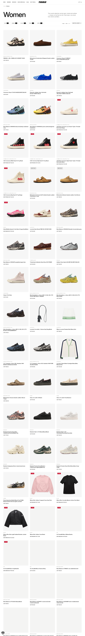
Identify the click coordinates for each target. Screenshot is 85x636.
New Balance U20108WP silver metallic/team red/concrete (68, 602)
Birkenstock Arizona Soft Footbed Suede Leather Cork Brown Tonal (42, 195)
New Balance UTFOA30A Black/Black (12, 601)
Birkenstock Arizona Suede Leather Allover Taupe (14, 398)
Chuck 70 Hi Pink (7, 295)
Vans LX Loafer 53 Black (36, 397)
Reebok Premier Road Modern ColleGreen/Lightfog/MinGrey (37, 466)
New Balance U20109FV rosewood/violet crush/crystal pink (40, 602)
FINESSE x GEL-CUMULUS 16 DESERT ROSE (14, 58)
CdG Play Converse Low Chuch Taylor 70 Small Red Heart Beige (68, 127)
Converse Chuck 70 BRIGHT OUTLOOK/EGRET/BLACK (64, 59)
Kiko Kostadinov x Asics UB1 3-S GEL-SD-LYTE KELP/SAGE (68, 296)
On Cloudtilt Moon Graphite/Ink (11, 568)
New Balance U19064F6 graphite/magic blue (14, 262)
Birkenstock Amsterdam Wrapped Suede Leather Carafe (42, 59)
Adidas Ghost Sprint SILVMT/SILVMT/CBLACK (68, 262)
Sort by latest (76, 23)
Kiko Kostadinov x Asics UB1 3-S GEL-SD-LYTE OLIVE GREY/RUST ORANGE (41, 296)
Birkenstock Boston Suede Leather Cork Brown (68, 195)
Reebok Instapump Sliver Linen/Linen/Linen (14, 466)
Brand (14, 23)
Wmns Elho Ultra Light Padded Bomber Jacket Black (14, 535)
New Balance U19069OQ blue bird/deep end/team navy (15, 127)
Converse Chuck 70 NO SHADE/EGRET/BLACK (14, 92)
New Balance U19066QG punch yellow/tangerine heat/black (42, 127)
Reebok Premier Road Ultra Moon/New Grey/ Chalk (68, 466)
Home (4, 6)
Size (6, 23)
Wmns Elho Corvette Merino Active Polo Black (68, 500)
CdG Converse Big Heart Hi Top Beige (12, 195)
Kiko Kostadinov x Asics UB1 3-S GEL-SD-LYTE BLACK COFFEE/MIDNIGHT (14, 330)
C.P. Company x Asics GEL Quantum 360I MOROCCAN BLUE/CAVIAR (13, 364)
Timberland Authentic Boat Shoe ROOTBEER (41, 262)
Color (23, 23)
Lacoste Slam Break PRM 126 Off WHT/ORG (40, 229)
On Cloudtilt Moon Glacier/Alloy (38, 568)
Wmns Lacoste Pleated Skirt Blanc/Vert (66, 329)
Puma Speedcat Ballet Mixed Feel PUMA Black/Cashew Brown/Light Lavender (13, 501)
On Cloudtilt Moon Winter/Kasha (64, 534)
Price (31, 23)
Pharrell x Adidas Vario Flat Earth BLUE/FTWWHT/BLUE (38, 93)
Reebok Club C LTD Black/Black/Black (39, 431)
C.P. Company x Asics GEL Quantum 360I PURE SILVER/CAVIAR (41, 364)
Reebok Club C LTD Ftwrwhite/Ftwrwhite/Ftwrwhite (64, 432)
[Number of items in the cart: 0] (81, 2)
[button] (3, 633)
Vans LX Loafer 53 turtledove (64, 397)
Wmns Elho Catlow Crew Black (37, 534)
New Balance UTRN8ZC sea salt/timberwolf (67, 568)
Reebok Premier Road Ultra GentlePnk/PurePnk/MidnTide (10, 432)
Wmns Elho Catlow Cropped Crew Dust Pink (41, 500)
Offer (39, 23)
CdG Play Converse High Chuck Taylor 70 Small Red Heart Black (68, 161)
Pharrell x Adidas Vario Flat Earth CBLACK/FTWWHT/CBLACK (65, 93)
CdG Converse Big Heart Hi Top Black (39, 160)
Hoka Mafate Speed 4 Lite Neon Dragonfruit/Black (15, 229)
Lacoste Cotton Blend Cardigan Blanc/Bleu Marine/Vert (67, 364)
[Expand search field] (79, 2)
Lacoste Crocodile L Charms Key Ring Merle (41, 329)
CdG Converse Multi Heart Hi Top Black (13, 160)
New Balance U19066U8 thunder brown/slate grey (69, 229)
